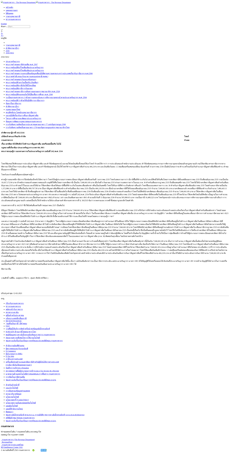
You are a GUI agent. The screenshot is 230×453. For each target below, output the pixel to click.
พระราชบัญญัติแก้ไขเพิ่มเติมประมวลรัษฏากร (24, 67)
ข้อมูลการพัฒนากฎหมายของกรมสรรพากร (24, 121)
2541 (8, 51)
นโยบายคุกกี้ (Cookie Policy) (17, 400)
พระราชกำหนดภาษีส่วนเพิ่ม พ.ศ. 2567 (22, 64)
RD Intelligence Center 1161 (12, 447)
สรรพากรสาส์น (12, 312)
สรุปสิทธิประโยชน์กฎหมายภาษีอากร (21, 112)
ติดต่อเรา (9, 412)
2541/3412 (10, 53)
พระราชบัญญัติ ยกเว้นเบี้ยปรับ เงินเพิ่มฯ (22, 82)
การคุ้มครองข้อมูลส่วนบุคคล (18, 391)
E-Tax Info (10, 356)
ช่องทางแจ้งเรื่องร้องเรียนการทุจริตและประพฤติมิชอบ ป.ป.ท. (31, 421)
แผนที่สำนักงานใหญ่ (14, 409)
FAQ (8, 326)
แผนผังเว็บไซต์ (12, 406)
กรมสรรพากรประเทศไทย (12, 445)
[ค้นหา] (2, 29)
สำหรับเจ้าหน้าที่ (12, 385)
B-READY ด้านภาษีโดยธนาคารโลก (21, 332)
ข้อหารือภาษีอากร (13, 103)
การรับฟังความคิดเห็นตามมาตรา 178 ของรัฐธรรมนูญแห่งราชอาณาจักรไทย (37, 127)
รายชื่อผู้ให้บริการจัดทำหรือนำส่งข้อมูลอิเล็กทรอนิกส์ (28, 329)
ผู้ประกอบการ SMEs (14, 354)
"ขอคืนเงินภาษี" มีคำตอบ (16, 324)
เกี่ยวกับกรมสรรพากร (15, 303)
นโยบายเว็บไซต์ (12, 397)
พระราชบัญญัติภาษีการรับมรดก (19, 88)
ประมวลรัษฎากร (13, 61)
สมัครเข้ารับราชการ (14, 309)
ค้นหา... (4, 26)
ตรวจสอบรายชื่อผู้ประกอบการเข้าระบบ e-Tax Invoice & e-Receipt (32, 371)
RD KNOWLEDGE (14, 321)
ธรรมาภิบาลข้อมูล (13, 394)
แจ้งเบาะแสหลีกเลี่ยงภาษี (16, 318)
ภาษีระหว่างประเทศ (14, 359)
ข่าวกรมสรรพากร (13, 19)
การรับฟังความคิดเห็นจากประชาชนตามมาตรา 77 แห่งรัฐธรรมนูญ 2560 (36, 124)
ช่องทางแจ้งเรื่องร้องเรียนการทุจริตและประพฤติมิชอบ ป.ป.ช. (31, 380)
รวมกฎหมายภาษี (13, 16)
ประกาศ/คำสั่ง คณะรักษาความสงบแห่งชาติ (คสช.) (27, 76)
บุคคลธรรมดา (12, 10)
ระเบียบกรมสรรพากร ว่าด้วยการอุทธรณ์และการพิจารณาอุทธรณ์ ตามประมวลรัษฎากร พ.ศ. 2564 (46, 97)
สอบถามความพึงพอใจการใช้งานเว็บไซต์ (23, 338)
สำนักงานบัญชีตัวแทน (15, 346)
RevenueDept (6, 442)
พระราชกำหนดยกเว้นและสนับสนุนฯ (21, 79)
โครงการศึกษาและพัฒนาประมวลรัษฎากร (23, 118)
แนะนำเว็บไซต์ (12, 388)
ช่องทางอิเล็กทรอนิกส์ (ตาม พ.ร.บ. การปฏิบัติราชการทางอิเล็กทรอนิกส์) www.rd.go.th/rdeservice (45, 415)
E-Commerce (11, 351)
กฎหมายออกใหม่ (13, 109)
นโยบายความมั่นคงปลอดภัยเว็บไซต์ (21, 403)
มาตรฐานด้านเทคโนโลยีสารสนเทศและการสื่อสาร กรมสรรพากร (33, 374)
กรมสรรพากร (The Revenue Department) (18, 440)
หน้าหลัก (9, 7)
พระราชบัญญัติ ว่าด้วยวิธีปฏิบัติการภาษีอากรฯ (25, 100)
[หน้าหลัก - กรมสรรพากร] (36, 2)
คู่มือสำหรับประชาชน (15, 315)
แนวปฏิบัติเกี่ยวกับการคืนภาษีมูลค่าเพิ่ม (22, 115)
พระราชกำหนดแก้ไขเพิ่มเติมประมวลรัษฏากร (25, 70)
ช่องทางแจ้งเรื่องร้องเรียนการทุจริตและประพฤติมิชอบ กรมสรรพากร (34, 341)
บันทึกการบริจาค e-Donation (17, 368)
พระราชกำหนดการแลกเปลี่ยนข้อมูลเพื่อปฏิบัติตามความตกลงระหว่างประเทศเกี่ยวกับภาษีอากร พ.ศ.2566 (49, 73)
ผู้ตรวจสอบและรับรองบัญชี (17, 349)
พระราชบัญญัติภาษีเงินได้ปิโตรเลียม (21, 85)
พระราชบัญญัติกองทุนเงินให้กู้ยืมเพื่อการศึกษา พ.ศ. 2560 (29, 94)
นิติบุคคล (9, 13)
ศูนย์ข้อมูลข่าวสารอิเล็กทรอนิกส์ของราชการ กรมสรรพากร (30, 335)
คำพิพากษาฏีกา (12, 48)
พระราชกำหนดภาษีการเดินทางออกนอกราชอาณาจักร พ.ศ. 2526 (33, 91)
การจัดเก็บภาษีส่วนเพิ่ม (15, 377)
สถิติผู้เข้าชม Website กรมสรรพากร (20, 418)
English (4, 24)
